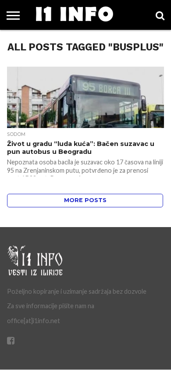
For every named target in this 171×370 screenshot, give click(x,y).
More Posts (85, 200)
